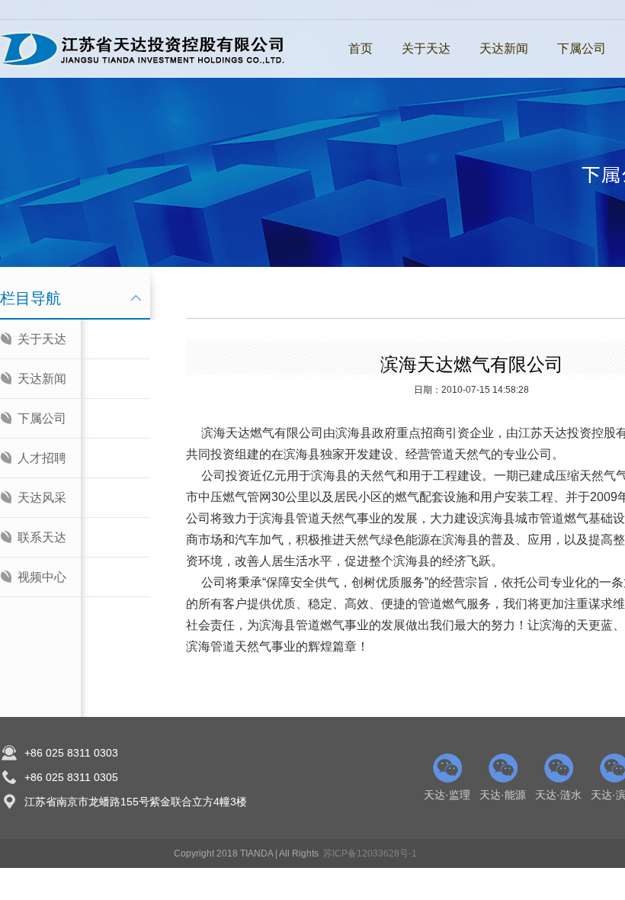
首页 (360, 48)
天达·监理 (447, 795)
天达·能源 (502, 795)
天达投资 (567, 432)
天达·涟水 (558, 795)
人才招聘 (42, 458)
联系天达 (42, 537)
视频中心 (42, 577)
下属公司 (581, 48)
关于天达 (426, 48)
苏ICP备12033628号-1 (370, 853)
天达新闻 (503, 48)
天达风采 (42, 497)
